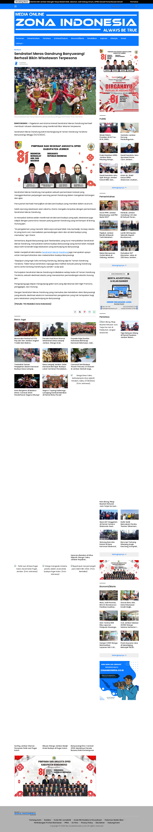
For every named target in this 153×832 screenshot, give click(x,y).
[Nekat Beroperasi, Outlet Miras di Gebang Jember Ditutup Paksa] (109, 246)
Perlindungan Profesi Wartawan (48, 823)
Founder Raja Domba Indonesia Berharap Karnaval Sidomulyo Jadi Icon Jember (81, 340)
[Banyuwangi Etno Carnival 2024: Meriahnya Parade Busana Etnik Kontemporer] (83, 654)
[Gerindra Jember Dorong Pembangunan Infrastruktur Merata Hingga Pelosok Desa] (130, 128)
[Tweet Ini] (80, 312)
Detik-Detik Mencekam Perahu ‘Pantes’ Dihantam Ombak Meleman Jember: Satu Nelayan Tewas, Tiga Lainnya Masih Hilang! (130, 524)
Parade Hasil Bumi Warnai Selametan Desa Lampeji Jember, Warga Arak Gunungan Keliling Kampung (55, 340)
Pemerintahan (33, 38)
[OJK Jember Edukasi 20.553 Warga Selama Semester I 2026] (130, 615)
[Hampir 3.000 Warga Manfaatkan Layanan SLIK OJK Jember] (109, 636)
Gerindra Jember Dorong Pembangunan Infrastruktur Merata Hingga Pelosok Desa (130, 137)
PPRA (67, 823)
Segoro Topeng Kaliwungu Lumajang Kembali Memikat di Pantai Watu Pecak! (54, 392)
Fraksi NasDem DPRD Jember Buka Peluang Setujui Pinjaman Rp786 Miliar (108, 157)
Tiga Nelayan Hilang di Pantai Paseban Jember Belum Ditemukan (129, 335)
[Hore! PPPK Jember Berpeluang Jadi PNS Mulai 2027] (109, 205)
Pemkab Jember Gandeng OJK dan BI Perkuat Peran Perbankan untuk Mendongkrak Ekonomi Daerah (129, 215)
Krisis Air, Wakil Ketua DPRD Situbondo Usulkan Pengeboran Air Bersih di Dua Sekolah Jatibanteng (129, 177)
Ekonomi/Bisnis (77, 38)
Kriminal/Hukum (61, 38)
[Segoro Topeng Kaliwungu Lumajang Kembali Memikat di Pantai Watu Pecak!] (55, 381)
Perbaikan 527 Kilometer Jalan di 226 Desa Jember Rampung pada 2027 (128, 255)
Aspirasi (103, 38)
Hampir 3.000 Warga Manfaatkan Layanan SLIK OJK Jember (108, 645)
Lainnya (19, 43)
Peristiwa (47, 38)
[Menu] (16, 6)
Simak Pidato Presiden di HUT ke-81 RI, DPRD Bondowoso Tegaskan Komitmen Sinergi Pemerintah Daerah (109, 137)
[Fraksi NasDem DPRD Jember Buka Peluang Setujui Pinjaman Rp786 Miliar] (109, 148)
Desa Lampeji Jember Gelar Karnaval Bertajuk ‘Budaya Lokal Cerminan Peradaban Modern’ (55, 366)
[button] (136, 6)
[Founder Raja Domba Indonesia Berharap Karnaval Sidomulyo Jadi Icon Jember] (83, 329)
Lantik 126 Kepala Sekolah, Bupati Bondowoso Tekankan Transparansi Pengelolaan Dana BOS (129, 235)
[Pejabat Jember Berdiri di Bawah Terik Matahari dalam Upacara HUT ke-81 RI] (109, 226)
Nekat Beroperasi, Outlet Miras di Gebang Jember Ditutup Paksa (107, 255)
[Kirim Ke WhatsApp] (94, 312)
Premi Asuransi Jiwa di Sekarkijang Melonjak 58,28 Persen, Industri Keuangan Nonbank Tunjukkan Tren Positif (129, 645)
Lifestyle (113, 38)
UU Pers (75, 823)
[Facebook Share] (75, 312)
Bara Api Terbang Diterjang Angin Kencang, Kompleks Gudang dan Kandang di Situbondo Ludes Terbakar (129, 544)
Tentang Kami (35, 820)
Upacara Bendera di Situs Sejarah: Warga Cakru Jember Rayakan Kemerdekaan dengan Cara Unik (83, 557)
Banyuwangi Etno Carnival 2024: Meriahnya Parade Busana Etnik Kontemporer (82, 748)
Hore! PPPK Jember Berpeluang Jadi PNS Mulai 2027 (108, 215)
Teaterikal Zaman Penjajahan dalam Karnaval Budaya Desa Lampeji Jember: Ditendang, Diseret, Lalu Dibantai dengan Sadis (26, 366)
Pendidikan (92, 38)
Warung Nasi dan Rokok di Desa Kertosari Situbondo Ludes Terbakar (108, 544)
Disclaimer (100, 823)
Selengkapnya (118, 187)
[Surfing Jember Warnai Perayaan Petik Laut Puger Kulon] (27, 654)
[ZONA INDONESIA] (76, 22)
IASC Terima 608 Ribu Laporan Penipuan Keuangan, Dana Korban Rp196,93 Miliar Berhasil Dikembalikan (108, 625)
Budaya (17, 50)
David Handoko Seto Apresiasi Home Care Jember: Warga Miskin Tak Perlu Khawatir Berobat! (129, 157)
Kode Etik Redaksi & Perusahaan (88, 820)
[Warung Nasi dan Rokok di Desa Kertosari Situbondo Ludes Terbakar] (109, 535)
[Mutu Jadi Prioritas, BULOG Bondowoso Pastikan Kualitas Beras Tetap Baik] (109, 595)
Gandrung (63, 252)
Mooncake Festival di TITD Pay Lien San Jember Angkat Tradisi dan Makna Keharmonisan (26, 340)
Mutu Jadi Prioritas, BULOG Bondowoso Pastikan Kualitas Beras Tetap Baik (108, 605)
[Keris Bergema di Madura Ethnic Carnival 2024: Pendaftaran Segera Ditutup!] (27, 381)
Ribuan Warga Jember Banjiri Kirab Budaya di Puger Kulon (55, 747)
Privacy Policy (87, 823)
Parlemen (20, 38)
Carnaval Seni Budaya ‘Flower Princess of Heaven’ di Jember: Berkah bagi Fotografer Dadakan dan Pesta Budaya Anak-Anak (82, 366)
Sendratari (47, 252)
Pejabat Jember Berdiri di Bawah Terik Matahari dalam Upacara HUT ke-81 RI (108, 235)
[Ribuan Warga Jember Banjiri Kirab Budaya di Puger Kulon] (55, 654)
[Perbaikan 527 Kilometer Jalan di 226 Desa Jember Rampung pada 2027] (130, 246)
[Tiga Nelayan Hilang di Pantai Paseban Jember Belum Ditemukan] (130, 326)
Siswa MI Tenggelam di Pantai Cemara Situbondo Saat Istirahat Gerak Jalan (108, 524)
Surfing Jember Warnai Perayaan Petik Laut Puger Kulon (25, 748)
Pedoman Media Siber (114, 820)
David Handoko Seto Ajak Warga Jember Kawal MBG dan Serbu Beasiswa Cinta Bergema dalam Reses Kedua (108, 177)
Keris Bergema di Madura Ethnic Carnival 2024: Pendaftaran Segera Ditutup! (26, 392)
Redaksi (47, 820)
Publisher (22, 63)
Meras (55, 252)
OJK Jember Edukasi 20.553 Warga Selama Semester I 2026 (129, 625)
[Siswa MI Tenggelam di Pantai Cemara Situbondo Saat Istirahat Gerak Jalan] (109, 515)
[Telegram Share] (89, 312)
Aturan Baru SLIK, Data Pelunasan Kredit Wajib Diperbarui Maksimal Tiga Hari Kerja (129, 605)
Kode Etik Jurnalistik (62, 820)
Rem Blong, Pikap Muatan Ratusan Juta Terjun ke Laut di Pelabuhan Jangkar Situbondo (108, 504)
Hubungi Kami (114, 823)
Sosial (123, 38)
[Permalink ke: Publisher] (16, 63)
